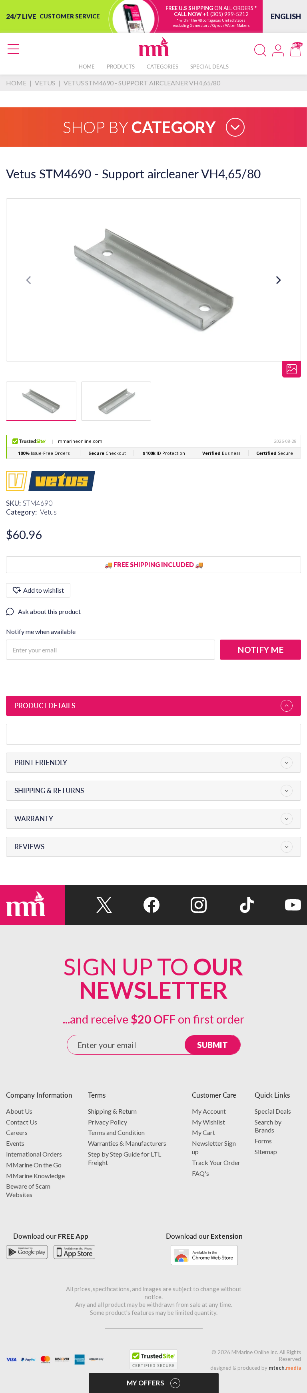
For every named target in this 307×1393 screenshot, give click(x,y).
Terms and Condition (116, 1132)
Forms (263, 1141)
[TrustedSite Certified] (153, 1359)
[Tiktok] (230, 905)
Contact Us (21, 1122)
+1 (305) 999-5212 (226, 14)
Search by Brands (268, 1126)
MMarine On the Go (34, 1165)
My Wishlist (208, 1122)
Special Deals (273, 1111)
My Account (209, 1111)
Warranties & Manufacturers (127, 1143)
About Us (19, 1111)
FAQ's (200, 1173)
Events (15, 1143)
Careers (17, 1132)
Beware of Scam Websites (28, 1190)
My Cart (203, 1132)
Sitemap (266, 1151)
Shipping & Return (112, 1111)
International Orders (34, 1154)
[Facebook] (135, 905)
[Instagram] (183, 905)
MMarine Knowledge (35, 1175)
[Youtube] (277, 905)
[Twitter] (88, 905)
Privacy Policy (107, 1122)
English (286, 16)
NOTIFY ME (260, 649)
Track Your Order (216, 1162)
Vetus (48, 512)
